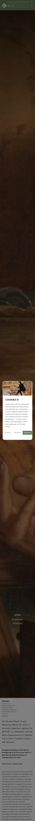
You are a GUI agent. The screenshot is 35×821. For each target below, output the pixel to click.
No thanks (7, 432)
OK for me (27, 432)
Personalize (17, 432)
